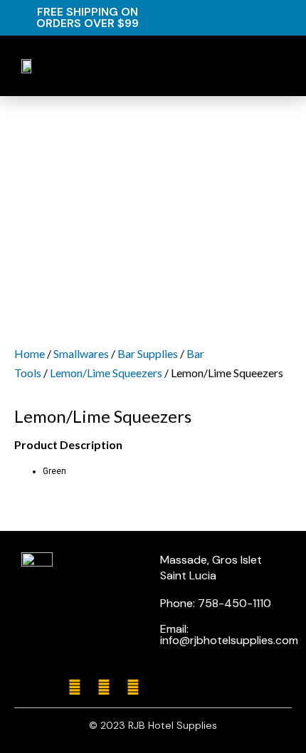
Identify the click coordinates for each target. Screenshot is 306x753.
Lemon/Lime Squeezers (106, 372)
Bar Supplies (147, 353)
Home (29, 353)
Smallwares (81, 353)
